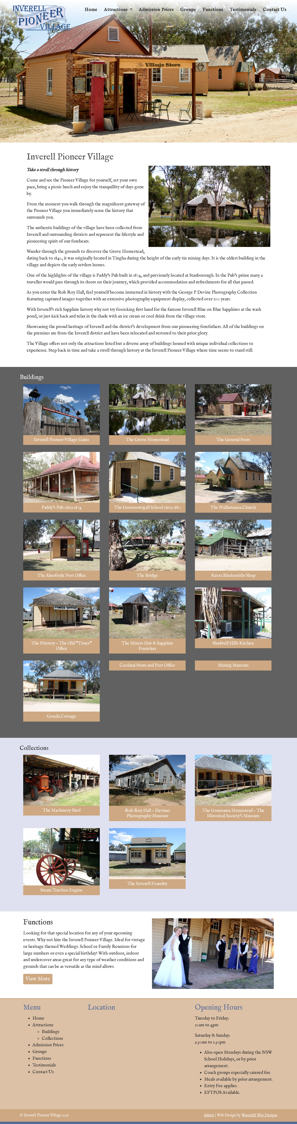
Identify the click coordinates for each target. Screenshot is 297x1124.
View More (38, 978)
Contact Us (275, 10)
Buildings (50, 1032)
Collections (52, 1038)
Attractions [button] (116, 10)
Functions (213, 10)
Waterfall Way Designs (259, 1115)
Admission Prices (156, 10)
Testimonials (243, 10)
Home (91, 10)
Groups (188, 10)
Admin (209, 1115)
